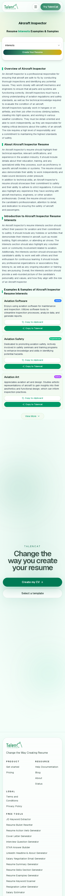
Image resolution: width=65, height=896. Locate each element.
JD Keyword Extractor (18, 819)
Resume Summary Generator (22, 864)
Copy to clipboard (34, 322)
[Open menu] (35, 6)
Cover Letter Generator (19, 836)
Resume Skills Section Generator (24, 869)
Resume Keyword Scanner (21, 881)
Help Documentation (46, 766)
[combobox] (32, 45)
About (38, 778)
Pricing (10, 772)
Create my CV (31, 582)
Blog (37, 772)
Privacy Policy (14, 806)
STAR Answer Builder (18, 847)
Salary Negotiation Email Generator (26, 858)
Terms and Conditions (12, 798)
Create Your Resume (32, 52)
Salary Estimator (15, 892)
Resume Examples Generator (22, 875)
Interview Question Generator (22, 841)
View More (30, 416)
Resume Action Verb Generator (23, 830)
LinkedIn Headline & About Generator (26, 853)
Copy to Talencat (34, 328)
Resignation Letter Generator (22, 886)
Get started (12, 766)
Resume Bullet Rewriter (19, 824)
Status (38, 783)
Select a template (33, 593)
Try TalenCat (50, 6)
